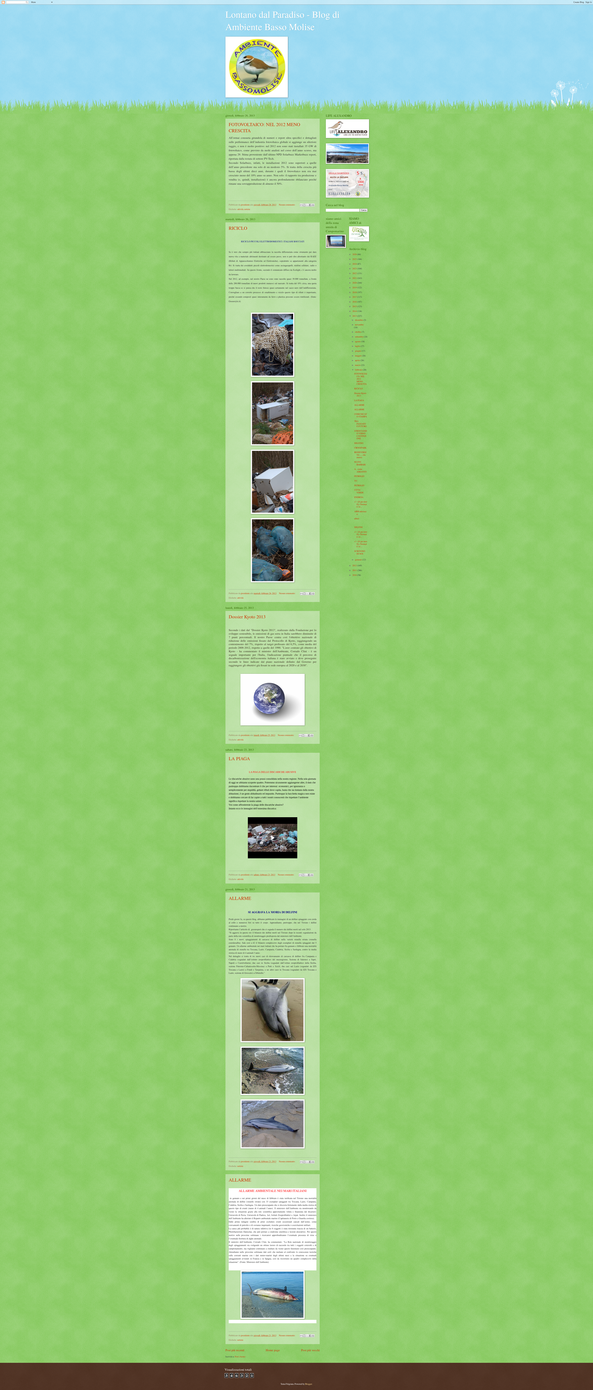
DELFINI (358, 527)
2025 (354, 259)
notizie (247, 209)
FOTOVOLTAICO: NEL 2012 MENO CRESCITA (360, 378)
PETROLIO (359, 476)
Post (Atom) (240, 1356)
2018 (354, 292)
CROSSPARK (360, 447)
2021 (354, 278)
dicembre (359, 319)
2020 (354, 282)
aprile (357, 360)
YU (355, 480)
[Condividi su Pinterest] (313, 205)
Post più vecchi (310, 1350)
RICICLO (238, 228)
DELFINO (358, 443)
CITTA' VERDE (359, 491)
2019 (354, 287)
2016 (354, 301)
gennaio (358, 559)
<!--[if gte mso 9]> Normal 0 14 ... (360, 504)
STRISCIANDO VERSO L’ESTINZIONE (360, 434)
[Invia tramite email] (301, 205)
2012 (354, 565)
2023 (354, 268)
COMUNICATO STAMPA (360, 415)
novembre (359, 324)
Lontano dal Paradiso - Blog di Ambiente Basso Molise (282, 20)
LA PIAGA (239, 758)
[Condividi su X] (307, 205)
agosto (358, 341)
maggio (358, 355)
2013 (354, 315)
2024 (354, 263)
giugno (358, 350)
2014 (354, 311)
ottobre (358, 331)
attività (240, 209)
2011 (354, 570)
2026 (354, 254)
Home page (273, 1350)
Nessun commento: (287, 204)
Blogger (308, 1383)
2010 (354, 575)
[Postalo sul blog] (304, 205)
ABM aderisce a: (360, 512)
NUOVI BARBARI (360, 463)
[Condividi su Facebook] (310, 205)
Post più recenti (234, 1350)
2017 (354, 296)
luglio (358, 346)
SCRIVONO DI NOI (359, 552)
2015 (354, 306)
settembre (359, 336)
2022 (354, 273)
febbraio (359, 369)
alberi (356, 518)
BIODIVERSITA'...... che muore (360, 455)
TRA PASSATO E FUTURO (360, 424)
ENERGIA (358, 497)
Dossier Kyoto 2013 (247, 616)
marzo (358, 365)
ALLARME (240, 898)
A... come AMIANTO (360, 470)
